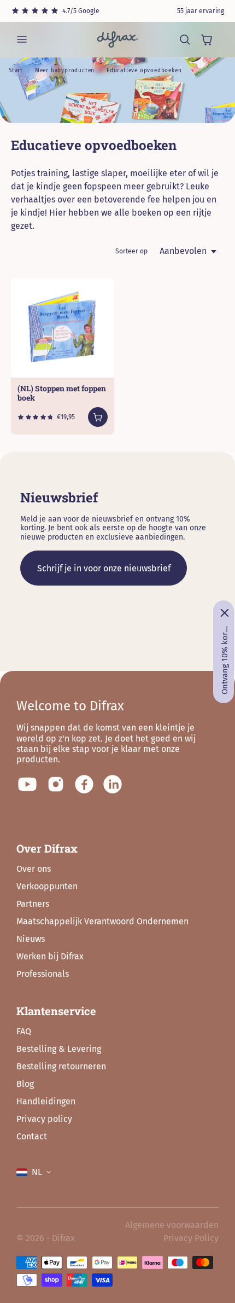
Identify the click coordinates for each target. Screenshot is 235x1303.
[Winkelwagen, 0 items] (207, 39)
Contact (31, 1136)
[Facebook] (84, 784)
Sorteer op (131, 251)
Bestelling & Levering (58, 1049)
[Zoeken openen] (185, 39)
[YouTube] (27, 784)
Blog (25, 1084)
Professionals (42, 974)
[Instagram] (56, 784)
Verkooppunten (47, 886)
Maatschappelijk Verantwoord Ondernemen (102, 921)
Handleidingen (45, 1101)
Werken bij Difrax (50, 956)
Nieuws (30, 939)
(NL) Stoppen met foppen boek (61, 393)
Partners (32, 904)
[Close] (224, 613)
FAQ (23, 1031)
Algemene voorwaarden (172, 1225)
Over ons (33, 869)
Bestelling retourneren (61, 1066)
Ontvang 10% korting (225, 660)
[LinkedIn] (113, 784)
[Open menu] (22, 39)
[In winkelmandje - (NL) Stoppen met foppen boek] (98, 417)
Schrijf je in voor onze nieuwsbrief (104, 568)
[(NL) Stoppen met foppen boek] (62, 328)
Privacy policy (44, 1119)
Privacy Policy (191, 1238)
